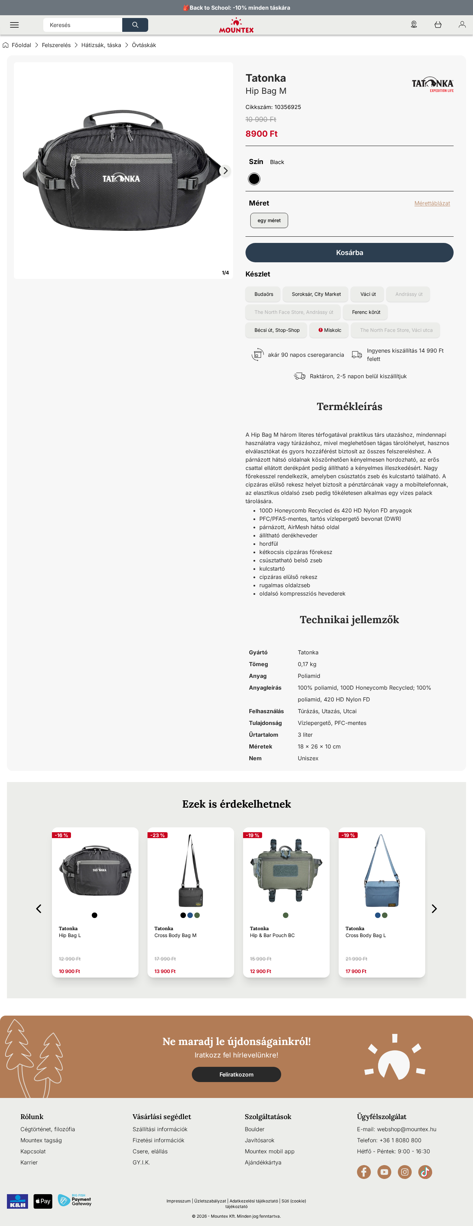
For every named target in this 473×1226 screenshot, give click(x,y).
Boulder (255, 1129)
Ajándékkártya (263, 1162)
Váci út (368, 294)
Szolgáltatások (268, 1116)
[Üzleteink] (413, 25)
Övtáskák (144, 45)
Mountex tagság (41, 1140)
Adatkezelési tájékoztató (254, 1201)
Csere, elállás (150, 1151)
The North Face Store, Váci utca (396, 330)
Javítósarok (259, 1140)
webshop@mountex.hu (406, 1129)
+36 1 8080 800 (400, 1140)
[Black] (254, 179)
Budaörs (264, 294)
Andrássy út (409, 294)
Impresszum (179, 1201)
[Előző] (38, 907)
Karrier (29, 1162)
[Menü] (14, 25)
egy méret (269, 220)
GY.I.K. (141, 1162)
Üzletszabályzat (210, 1201)
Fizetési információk (158, 1140)
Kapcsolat (33, 1151)
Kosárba (349, 252)
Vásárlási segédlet (162, 1116)
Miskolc (332, 330)
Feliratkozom (236, 1074)
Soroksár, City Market (316, 294)
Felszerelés (56, 45)
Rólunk (32, 1116)
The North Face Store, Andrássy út (294, 312)
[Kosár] (438, 25)
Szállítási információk (160, 1129)
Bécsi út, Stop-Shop (277, 330)
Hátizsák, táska (101, 45)
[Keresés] (135, 25)
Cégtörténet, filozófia (47, 1129)
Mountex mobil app (270, 1151)
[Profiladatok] (462, 25)
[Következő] (434, 907)
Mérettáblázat (432, 203)
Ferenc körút (366, 312)
